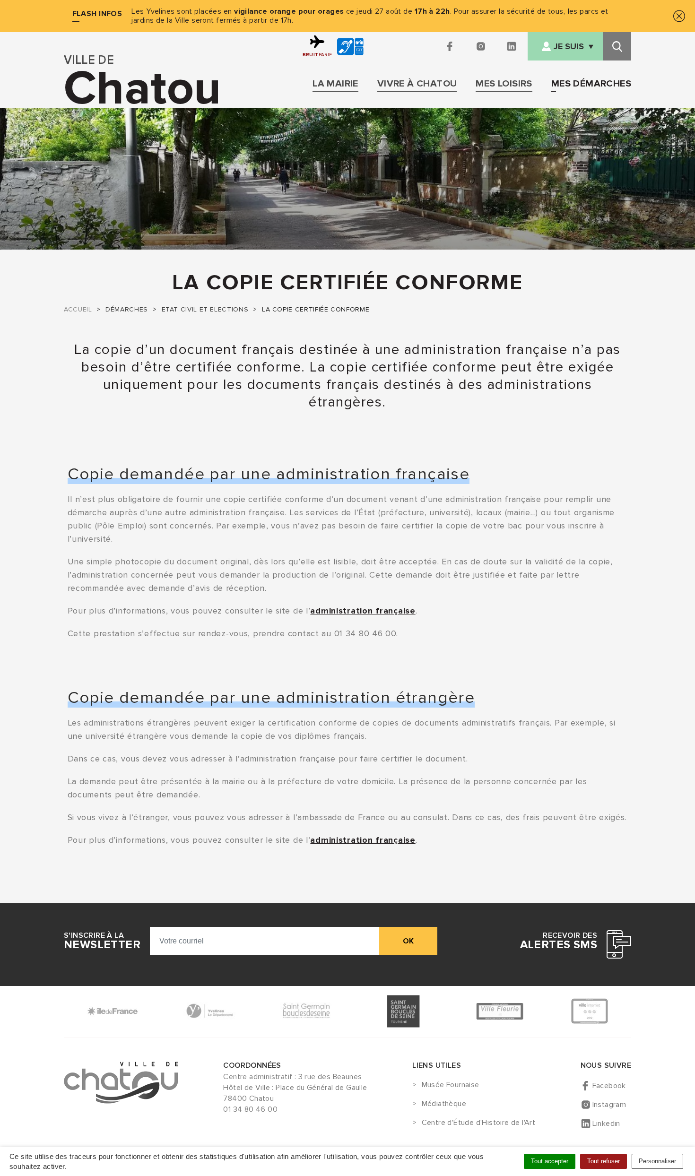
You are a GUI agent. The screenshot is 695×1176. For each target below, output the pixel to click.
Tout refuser (603, 1161)
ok (408, 941)
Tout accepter (549, 1161)
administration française (362, 610)
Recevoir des (558, 941)
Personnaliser (657, 1161)
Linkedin (606, 1123)
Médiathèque (444, 1104)
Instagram (609, 1104)
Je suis (569, 47)
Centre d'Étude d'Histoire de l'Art (478, 1123)
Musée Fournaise (450, 1085)
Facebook (609, 1085)
